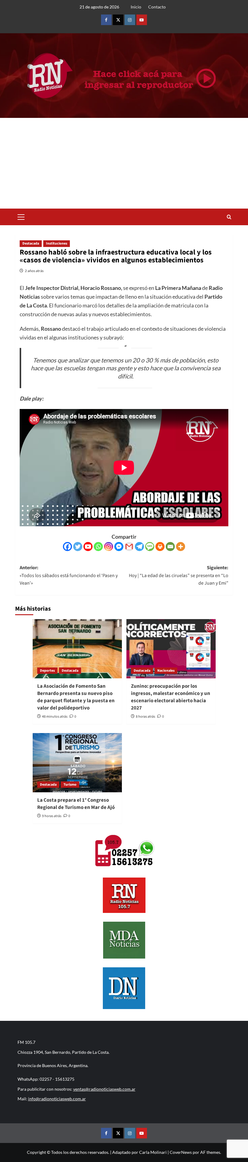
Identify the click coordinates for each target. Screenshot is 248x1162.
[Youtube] (88, 546)
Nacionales (166, 670)
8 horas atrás (145, 716)
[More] (180, 546)
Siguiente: (178, 575)
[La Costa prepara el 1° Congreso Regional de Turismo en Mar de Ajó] (77, 763)
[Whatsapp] (98, 546)
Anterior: (69, 575)
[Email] (170, 546)
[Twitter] (77, 546)
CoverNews (181, 1152)
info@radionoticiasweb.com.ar (57, 1098)
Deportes (47, 670)
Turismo (70, 784)
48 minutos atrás (54, 716)
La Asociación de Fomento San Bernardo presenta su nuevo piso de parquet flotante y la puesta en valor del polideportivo (76, 697)
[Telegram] (139, 546)
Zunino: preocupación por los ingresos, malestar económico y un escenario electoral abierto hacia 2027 (170, 697)
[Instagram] (108, 546)
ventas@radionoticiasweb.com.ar (104, 1089)
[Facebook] (67, 546)
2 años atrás (34, 270)
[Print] (160, 546)
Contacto (157, 6)
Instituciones (56, 243)
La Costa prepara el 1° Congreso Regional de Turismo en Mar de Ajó (76, 804)
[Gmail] (129, 546)
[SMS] (149, 546)
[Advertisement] (124, 163)
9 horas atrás (51, 816)
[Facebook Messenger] (118, 546)
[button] (21, 216)
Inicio (136, 6)
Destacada (30, 243)
